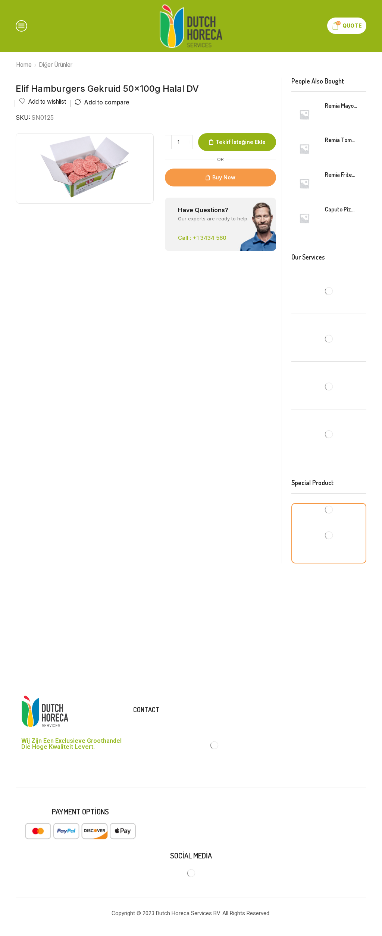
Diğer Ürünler (55, 64)
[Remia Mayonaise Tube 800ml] (304, 114)
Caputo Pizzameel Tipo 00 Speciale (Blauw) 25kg (341, 209)
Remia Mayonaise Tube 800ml (341, 105)
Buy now (223, 177)
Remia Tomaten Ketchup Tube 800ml (341, 140)
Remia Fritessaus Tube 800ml (341, 174)
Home (24, 64)
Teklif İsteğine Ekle (241, 142)
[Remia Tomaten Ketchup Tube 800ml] (304, 149)
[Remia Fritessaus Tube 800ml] (304, 183)
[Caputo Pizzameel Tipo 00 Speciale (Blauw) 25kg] (304, 218)
